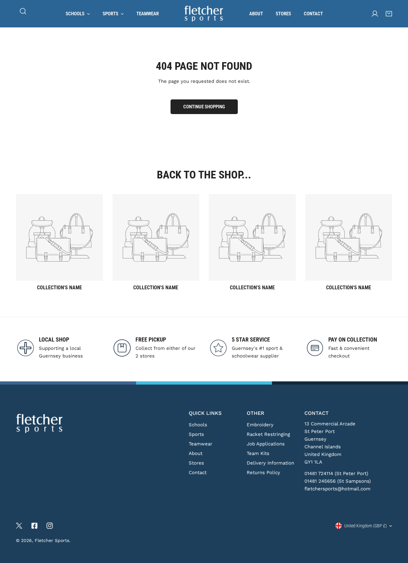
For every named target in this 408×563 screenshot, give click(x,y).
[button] (389, 14)
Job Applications (266, 444)
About (195, 453)
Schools (198, 425)
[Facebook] (34, 525)
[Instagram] (49, 525)
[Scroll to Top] (396, 529)
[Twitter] (19, 525)
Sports (196, 434)
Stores (196, 463)
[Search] (23, 11)
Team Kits (258, 453)
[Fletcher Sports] (204, 14)
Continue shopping (204, 107)
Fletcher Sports (52, 540)
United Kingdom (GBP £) (365, 525)
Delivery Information (270, 463)
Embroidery (260, 425)
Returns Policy (263, 472)
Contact (198, 472)
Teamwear (200, 444)
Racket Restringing (268, 434)
